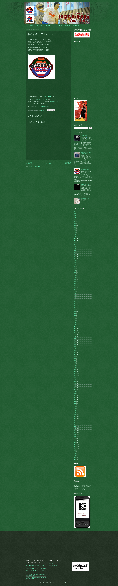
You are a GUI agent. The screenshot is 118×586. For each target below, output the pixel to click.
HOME (30, 25)
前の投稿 (68, 163)
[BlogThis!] (49, 110)
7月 (75, 244)
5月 (75, 215)
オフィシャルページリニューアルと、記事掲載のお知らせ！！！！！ (36, 575)
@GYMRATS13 (54, 101)
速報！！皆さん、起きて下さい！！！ (86, 153)
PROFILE (39, 25)
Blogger (76, 582)
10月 (75, 234)
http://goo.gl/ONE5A (42, 99)
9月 (75, 236)
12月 (75, 238)
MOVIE (67, 25)
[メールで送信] (48, 110)
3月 (75, 217)
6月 (75, 211)
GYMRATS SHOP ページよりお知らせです (36, 568)
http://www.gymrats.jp (44, 106)
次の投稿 (29, 163)
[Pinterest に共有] (54, 110)
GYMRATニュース (53, 563)
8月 (75, 213)
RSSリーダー (47, 96)
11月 (75, 256)
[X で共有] (51, 110)
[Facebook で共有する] (52, 110)
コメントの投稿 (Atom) (34, 166)
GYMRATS (49, 25)
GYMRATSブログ (53, 565)
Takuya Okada (49, 103)
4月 (75, 221)
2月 (75, 223)
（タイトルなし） (85, 135)
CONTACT (77, 25)
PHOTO (59, 25)
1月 (75, 225)
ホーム (48, 163)
